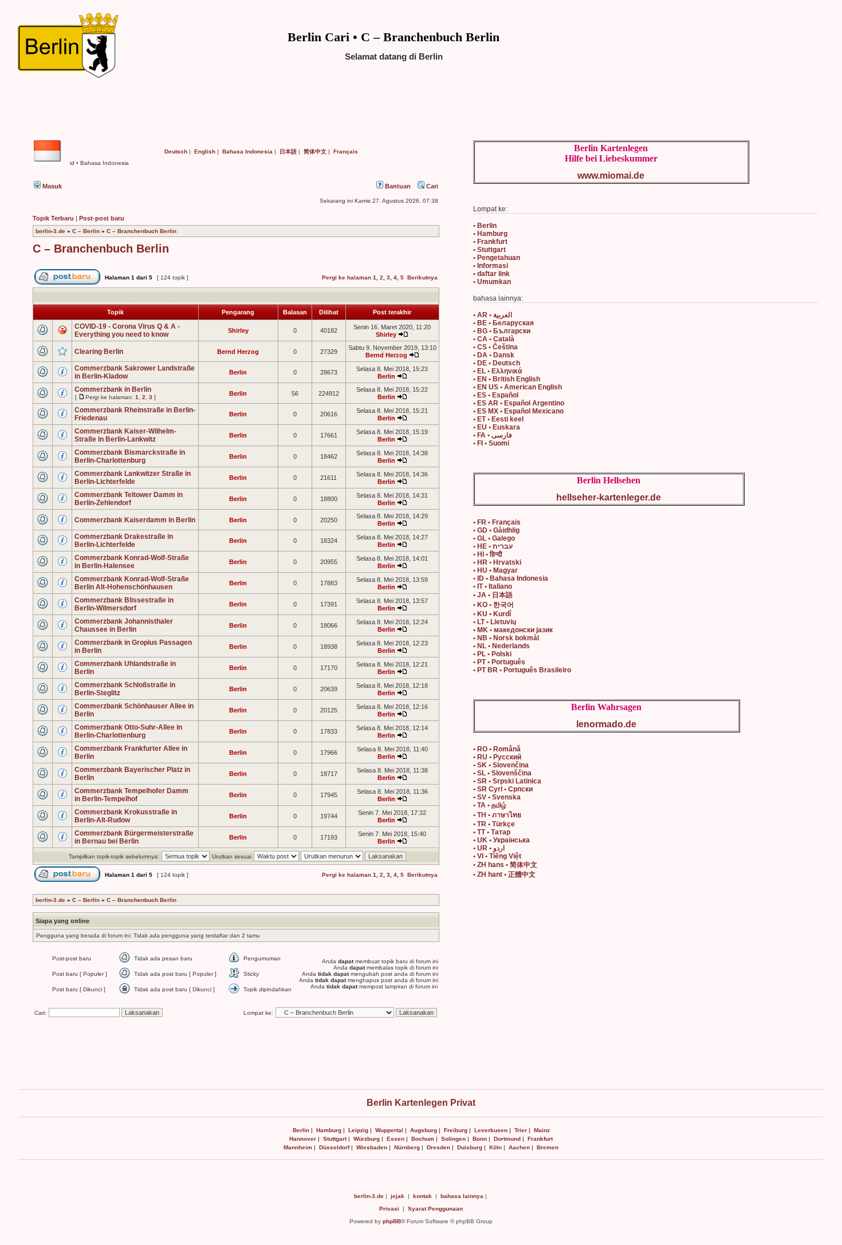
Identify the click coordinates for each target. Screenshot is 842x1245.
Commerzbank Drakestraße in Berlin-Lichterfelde (123, 541)
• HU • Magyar (495, 570)
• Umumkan (492, 282)
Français (345, 151)
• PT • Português (499, 662)
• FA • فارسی (492, 435)
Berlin (301, 1130)
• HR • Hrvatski (497, 562)
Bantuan (397, 186)
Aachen (519, 1147)
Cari (431, 186)
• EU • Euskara (496, 427)
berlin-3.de (50, 231)
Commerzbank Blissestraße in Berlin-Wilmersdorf (124, 604)
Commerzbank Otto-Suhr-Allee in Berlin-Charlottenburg (128, 731)
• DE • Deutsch (496, 363)
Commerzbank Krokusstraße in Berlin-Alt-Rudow (125, 816)
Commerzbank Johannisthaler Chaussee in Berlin (123, 625)
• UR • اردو (489, 848)
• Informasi (490, 266)
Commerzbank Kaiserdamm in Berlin (134, 520)
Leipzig (358, 1130)
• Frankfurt (490, 242)
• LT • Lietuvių (494, 622)
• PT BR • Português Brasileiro (522, 670)
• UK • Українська (501, 840)
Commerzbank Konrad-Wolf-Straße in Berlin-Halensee (131, 562)
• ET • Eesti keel (498, 419)
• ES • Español (495, 395)
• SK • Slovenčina (501, 765)
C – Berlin (86, 231)
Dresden (438, 1147)
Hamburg (328, 1130)
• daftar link (491, 274)
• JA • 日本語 (493, 595)
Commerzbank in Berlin (112, 389)
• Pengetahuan (496, 258)
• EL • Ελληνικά (497, 371)
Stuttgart (335, 1139)
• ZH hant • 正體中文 (504, 874)
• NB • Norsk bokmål (506, 638)
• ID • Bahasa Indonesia (510, 578)
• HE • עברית (493, 546)
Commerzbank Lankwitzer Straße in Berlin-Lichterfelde (132, 478)
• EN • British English (506, 379)
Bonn (480, 1139)
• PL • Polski (492, 654)
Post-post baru (101, 218)
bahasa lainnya (461, 1196)
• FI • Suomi (491, 443)
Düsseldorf (334, 1147)
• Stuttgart (489, 250)
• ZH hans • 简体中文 (505, 865)
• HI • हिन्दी (487, 554)
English (204, 151)
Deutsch (175, 151)
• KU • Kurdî (492, 614)
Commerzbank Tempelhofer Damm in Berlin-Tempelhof (131, 795)
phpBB (392, 1221)
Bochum (422, 1139)
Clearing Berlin (98, 352)
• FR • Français (497, 522)
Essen (395, 1139)
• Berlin (485, 226)
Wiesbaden (371, 1147)
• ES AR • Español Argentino (518, 403)
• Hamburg (490, 234)
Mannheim (298, 1147)
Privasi (389, 1208)
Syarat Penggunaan (435, 1208)
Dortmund (507, 1139)
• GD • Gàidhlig (496, 530)
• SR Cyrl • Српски (503, 789)
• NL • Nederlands (501, 646)
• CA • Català (493, 339)
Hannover (302, 1139)
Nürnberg (407, 1147)
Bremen (547, 1147)
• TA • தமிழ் (489, 805)
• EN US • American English (517, 387)
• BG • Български (501, 331)
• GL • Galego (494, 538)
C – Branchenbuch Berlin (141, 231)
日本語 (288, 151)
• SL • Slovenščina (502, 773)
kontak (422, 1196)
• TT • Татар (491, 832)
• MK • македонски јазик (513, 630)
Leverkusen (490, 1130)
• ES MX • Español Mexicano (518, 411)
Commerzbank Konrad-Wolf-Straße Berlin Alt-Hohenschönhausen (131, 583)
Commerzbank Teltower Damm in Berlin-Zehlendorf (128, 499)
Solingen (453, 1139)
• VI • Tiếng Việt (497, 856)
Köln (495, 1147)
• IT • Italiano (492, 586)
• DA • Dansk (493, 355)
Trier (520, 1130)
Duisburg (469, 1147)
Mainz (542, 1130)
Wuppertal (389, 1130)
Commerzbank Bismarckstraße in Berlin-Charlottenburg (129, 456)
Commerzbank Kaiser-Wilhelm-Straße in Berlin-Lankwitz (125, 435)
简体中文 (315, 151)
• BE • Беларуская (503, 323)
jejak (397, 1196)
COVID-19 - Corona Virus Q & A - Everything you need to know (127, 330)
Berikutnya (422, 277)
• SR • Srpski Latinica (507, 781)
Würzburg (366, 1139)
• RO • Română (497, 749)
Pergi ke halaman (346, 277)
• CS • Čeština (495, 347)
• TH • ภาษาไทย (497, 815)
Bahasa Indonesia (247, 151)
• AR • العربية (492, 315)
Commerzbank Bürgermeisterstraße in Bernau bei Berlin (134, 837)
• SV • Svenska (497, 797)
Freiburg (455, 1130)
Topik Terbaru (53, 218)
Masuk (51, 186)
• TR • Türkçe (494, 824)
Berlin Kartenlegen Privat (421, 1103)
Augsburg (423, 1130)
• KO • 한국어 (493, 605)
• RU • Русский (497, 757)
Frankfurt (540, 1139)
